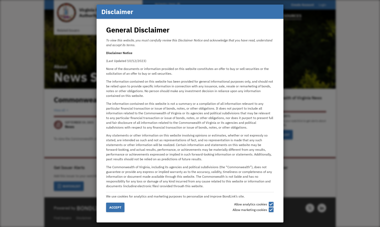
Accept (115, 207)
